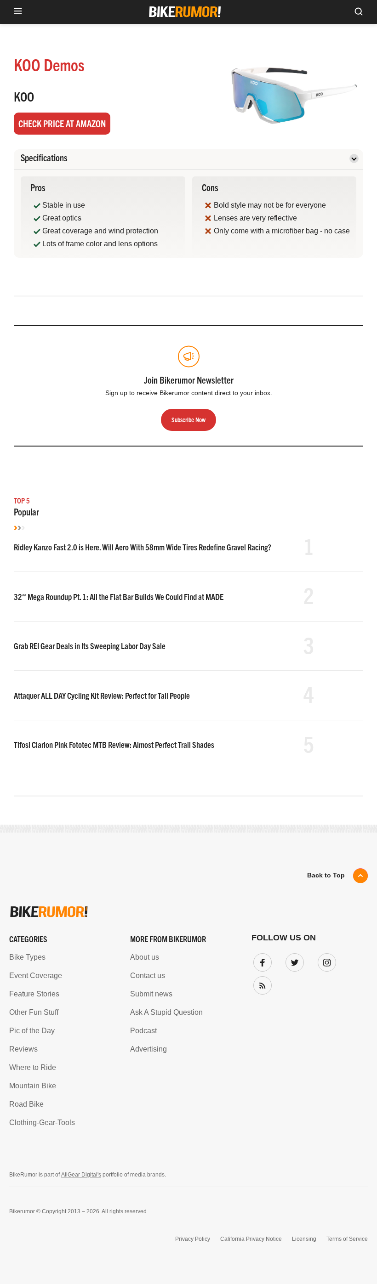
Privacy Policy (192, 1239)
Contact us (147, 975)
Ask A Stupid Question (166, 1012)
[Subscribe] (260, 983)
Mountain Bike (32, 1086)
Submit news (151, 994)
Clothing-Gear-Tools (42, 1122)
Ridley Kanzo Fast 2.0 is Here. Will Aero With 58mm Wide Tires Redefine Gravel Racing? (142, 547)
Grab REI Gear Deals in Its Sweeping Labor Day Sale (90, 645)
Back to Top (326, 875)
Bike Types (27, 957)
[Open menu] (18, 11)
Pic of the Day (32, 1031)
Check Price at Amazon (62, 123)
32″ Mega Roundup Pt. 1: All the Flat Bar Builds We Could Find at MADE (118, 596)
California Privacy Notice (251, 1239)
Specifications (44, 157)
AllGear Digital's (81, 1174)
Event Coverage (35, 975)
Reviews (23, 1049)
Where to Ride (32, 1067)
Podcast (143, 1031)
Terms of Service (347, 1239)
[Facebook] (260, 960)
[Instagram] (325, 960)
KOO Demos (49, 64)
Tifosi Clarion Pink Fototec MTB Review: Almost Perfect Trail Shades (114, 744)
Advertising (148, 1049)
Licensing (304, 1239)
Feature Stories (34, 994)
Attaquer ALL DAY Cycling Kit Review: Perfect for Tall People (102, 695)
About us (144, 957)
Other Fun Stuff (33, 1012)
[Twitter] (293, 960)
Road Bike (26, 1104)
